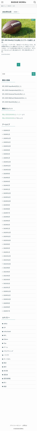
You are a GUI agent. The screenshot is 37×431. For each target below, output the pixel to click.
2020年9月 (7, 303)
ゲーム (6, 347)
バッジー (19, 114)
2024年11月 (7, 165)
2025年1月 (7, 158)
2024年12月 (7, 162)
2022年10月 (7, 240)
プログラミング (8, 351)
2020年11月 (7, 295)
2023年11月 (7, 197)
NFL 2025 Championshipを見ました (13, 90)
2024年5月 (7, 177)
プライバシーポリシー (15, 425)
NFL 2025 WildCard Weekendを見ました (14, 98)
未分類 (6, 370)
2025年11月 (7, 142)
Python (6, 339)
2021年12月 (7, 256)
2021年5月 (7, 275)
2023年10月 (7, 201)
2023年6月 (7, 217)
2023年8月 (7, 209)
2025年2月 (7, 154)
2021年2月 (7, 283)
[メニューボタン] (2, 2)
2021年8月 (7, 268)
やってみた (7, 359)
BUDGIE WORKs (18, 2)
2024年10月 (7, 169)
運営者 (6, 374)
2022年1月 (7, 252)
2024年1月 (7, 189)
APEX (5, 323)
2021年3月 (7, 279)
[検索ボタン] (34, 2)
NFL (5, 335)
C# (5, 327)
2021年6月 (7, 272)
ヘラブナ (6, 355)
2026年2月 (7, 130)
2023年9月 (7, 205)
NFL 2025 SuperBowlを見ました (12, 86)
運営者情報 (7, 378)
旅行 (5, 367)
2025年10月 (7, 146)
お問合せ (24, 425)
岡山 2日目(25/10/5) (8, 114)
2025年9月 (7, 150)
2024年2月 (7, 185)
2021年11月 (7, 260)
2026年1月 (7, 134)
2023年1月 (7, 228)
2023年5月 (7, 220)
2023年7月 (7, 213)
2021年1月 (7, 287)
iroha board (7, 331)
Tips (5, 343)
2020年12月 (7, 291)
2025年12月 (7, 138)
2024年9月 (7, 173)
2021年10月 (7, 264)
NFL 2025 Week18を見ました (11, 102)
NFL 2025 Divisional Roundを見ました (13, 94)
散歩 (5, 363)
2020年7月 (7, 311)
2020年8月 (7, 307)
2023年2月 (7, 224)
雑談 (5, 386)
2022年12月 (7, 232)
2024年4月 (7, 181)
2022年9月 (7, 244)
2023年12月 (7, 193)
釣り (5, 382)
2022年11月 (7, 236)
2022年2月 (7, 248)
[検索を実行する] (33, 74)
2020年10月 (7, 299)
